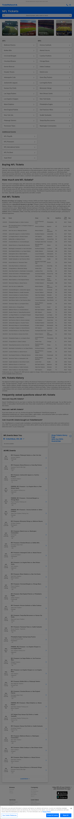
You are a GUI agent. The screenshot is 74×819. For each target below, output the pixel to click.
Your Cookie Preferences (9, 815)
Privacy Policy (47, 811)
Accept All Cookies (52, 815)
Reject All (65, 815)
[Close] (71, 808)
